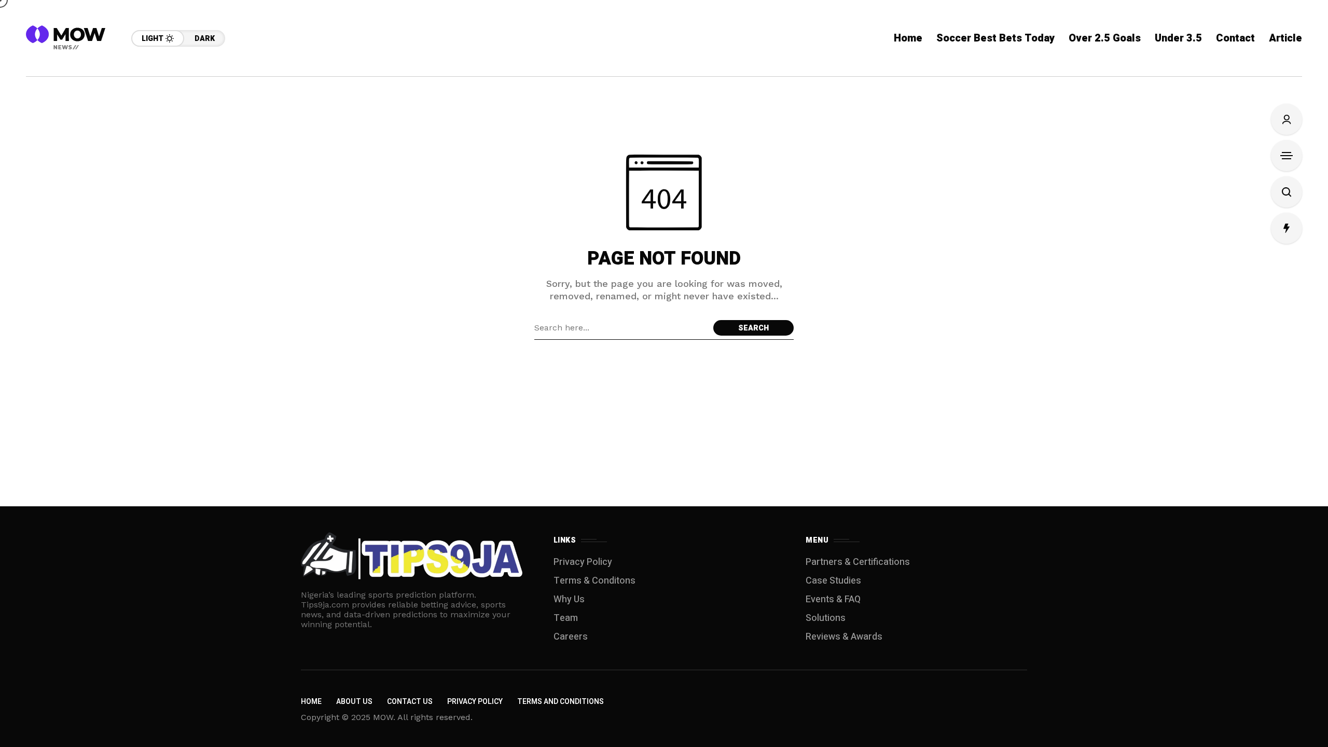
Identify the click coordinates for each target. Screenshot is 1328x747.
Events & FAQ (833, 599)
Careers (571, 637)
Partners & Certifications (858, 562)
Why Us (569, 599)
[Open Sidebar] (1286, 155)
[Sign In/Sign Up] (1286, 119)
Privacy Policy (583, 562)
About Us (354, 701)
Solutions (826, 618)
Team (566, 618)
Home (311, 701)
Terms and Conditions (560, 701)
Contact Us (410, 701)
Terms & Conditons (594, 581)
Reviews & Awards (844, 637)
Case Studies (833, 581)
